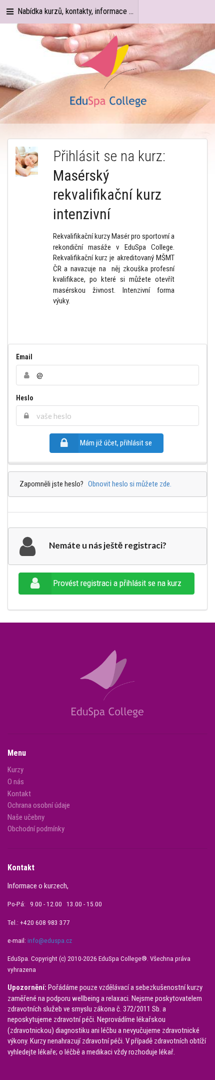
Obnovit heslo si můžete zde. (128, 483)
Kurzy (16, 770)
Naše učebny (26, 817)
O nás (16, 781)
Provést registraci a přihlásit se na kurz (117, 583)
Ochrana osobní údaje (39, 805)
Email (24, 357)
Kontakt (19, 793)
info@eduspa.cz (50, 940)
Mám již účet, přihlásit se (116, 442)
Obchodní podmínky (36, 828)
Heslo (24, 398)
